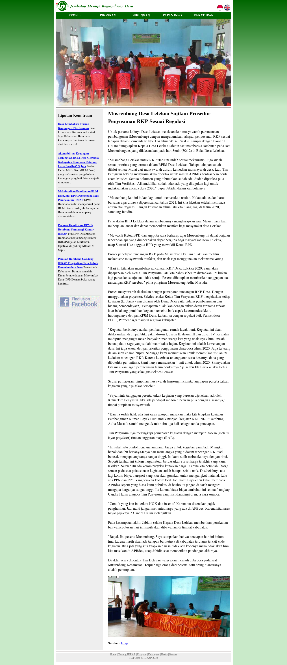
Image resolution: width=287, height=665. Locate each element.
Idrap (124, 643)
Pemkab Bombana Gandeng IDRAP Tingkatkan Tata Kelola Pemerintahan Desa (78, 262)
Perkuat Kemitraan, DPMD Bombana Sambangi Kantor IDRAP (76, 229)
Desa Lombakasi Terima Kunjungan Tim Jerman (73, 126)
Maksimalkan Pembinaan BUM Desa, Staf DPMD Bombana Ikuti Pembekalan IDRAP (78, 195)
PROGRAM (108, 15)
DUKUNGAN (140, 15)
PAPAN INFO (172, 15)
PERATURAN (203, 15)
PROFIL (74, 15)
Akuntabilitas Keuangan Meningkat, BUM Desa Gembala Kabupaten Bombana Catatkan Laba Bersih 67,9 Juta (78, 159)
